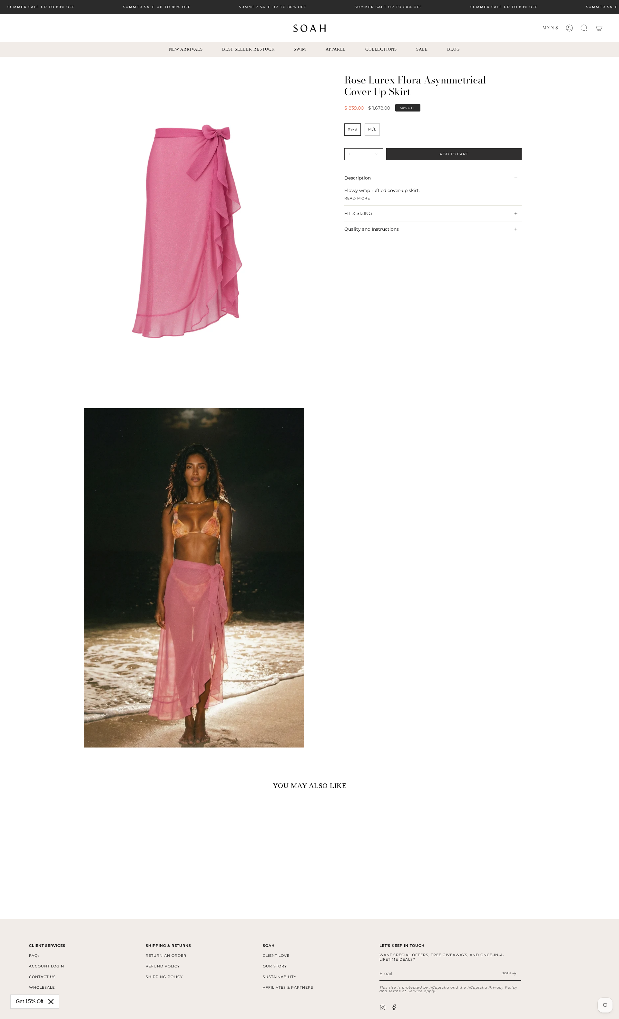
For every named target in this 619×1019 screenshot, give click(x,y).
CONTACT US (42, 977)
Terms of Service (405, 991)
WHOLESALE (42, 987)
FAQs (34, 955)
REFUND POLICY (163, 966)
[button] (584, 28)
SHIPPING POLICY (164, 977)
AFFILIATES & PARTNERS (288, 987)
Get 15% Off (29, 1001)
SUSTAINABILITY (279, 977)
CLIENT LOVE (276, 955)
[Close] (51, 1001)
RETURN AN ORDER (166, 955)
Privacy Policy (502, 987)
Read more (357, 198)
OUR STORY (275, 966)
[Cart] (599, 28)
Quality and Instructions (371, 229)
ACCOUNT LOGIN (46, 966)
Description (357, 177)
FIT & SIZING (358, 213)
